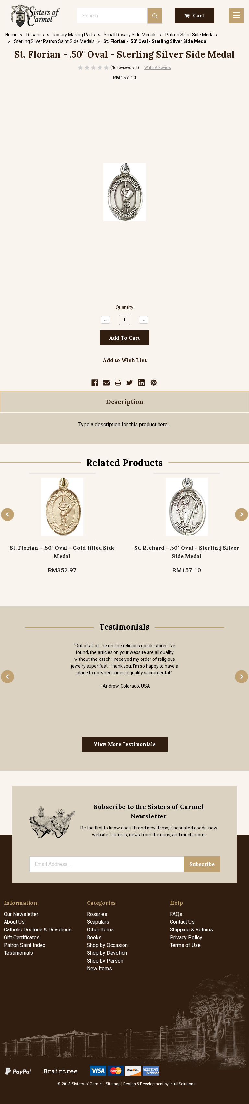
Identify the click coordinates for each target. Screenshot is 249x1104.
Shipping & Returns (191, 930)
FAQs (176, 914)
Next (241, 514)
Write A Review (157, 67)
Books (94, 937)
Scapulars (98, 922)
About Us (14, 922)
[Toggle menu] (236, 15)
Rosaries (97, 914)
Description (124, 402)
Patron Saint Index (24, 945)
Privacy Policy (186, 937)
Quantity (124, 307)
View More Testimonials (125, 744)
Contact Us (182, 922)
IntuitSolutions (183, 1084)
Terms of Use (185, 945)
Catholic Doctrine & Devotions (38, 930)
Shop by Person (105, 961)
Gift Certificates (22, 937)
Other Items (100, 930)
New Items (99, 968)
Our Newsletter (21, 914)
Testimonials (18, 953)
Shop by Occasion (107, 945)
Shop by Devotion (107, 953)
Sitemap (113, 1084)
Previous (7, 514)
